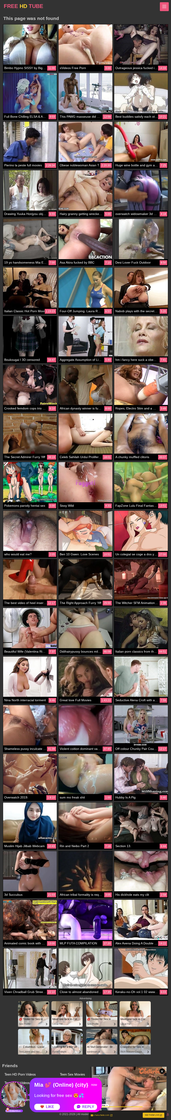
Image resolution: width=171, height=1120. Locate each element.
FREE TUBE (23, 6)
